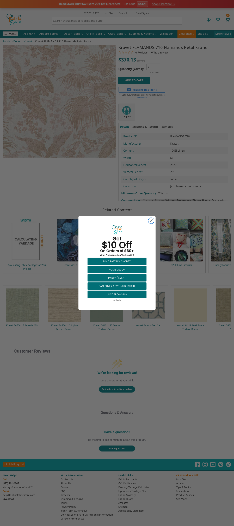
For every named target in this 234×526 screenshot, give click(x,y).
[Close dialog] (151, 221)
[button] (117, 261)
